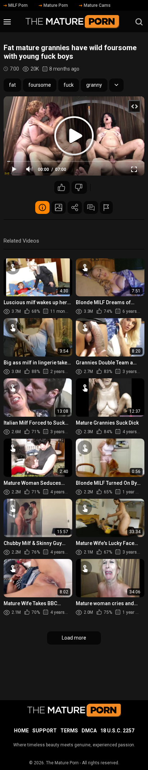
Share (75, 207)
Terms (69, 730)
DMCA (89, 730)
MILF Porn (18, 5)
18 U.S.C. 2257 (117, 730)
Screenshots (58, 207)
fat (12, 85)
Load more (74, 638)
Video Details (42, 207)
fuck (69, 85)
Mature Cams (97, 5)
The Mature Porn (62, 762)
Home (21, 730)
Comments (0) (91, 207)
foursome (39, 85)
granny (94, 85)
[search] (139, 21)
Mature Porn (55, 5)
